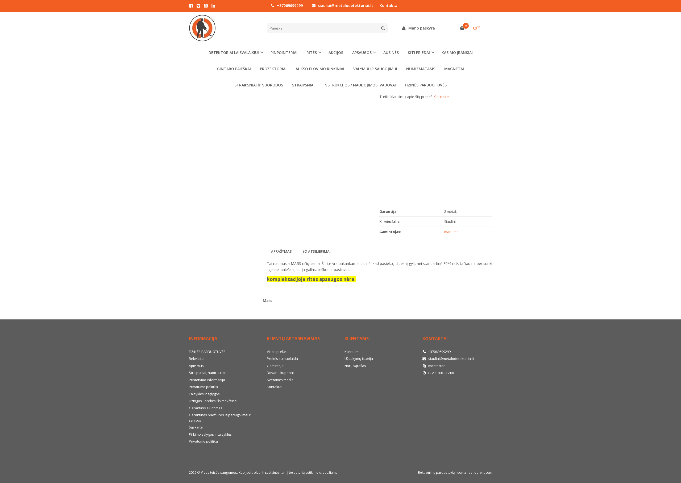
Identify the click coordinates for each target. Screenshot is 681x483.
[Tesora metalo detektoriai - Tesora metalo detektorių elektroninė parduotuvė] (224, 28)
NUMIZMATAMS (420, 68)
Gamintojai (275, 365)
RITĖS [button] (311, 52)
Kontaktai (389, 5)
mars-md (451, 231)
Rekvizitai (196, 358)
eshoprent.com (480, 472)
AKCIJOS (336, 52)
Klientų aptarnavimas (293, 339)
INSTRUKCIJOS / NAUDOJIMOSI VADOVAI (359, 85)
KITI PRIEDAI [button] (419, 52)
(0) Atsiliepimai (317, 251)
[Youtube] (206, 6)
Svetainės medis (280, 379)
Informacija (203, 339)
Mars (267, 300)
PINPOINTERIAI (284, 52)
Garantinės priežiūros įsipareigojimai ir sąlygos (220, 418)
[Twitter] (198, 6)
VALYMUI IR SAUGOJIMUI (375, 68)
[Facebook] (191, 6)
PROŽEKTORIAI (273, 68)
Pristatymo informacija (207, 379)
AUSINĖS (391, 52)
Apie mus (196, 365)
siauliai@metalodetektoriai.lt (345, 5)
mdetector (436, 365)
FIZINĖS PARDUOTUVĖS (426, 85)
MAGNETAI (454, 68)
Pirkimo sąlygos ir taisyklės (210, 434)
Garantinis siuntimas (205, 408)
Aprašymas (281, 251)
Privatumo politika (203, 386)
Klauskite (441, 96)
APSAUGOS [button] (362, 52)
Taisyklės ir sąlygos (204, 394)
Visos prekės (277, 351)
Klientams (356, 339)
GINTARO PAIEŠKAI (234, 68)
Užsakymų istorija (358, 358)
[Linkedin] (213, 6)
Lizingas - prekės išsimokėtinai (213, 400)
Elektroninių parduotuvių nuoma (442, 472)
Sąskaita (196, 427)
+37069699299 (289, 5)
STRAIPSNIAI (303, 85)
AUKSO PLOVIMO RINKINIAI (320, 68)
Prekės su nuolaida (282, 358)
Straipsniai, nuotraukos (208, 372)
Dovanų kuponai (280, 372)
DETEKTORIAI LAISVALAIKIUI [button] (234, 52)
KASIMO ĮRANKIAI (457, 52)
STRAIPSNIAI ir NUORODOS (258, 85)
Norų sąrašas (355, 365)
